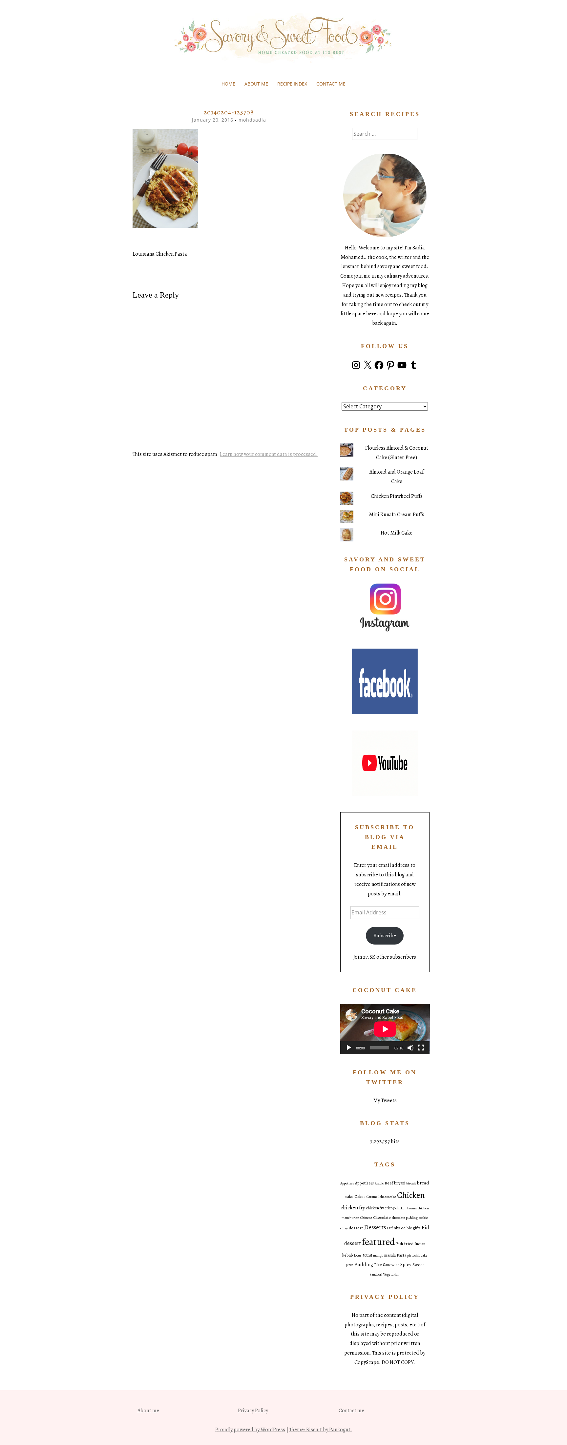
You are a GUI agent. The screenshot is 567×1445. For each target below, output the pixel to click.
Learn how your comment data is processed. (269, 454)
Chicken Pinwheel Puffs (397, 496)
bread (423, 1183)
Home (228, 84)
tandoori (376, 1274)
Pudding (363, 1264)
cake (349, 1196)
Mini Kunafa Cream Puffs (396, 514)
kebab (347, 1255)
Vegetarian (391, 1274)
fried (408, 1243)
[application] (385, 1029)
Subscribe (385, 935)
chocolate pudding (405, 1217)
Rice (378, 1264)
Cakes (360, 1196)
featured (378, 1241)
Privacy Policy (253, 1410)
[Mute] (410, 1048)
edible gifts (410, 1228)
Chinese (366, 1217)
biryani (399, 1183)
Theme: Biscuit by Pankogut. (320, 1429)
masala (390, 1255)
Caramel (373, 1196)
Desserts (375, 1227)
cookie (423, 1217)
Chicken (411, 1195)
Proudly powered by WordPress (250, 1429)
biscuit (411, 1183)
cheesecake (388, 1196)
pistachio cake (417, 1255)
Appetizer (347, 1183)
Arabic (379, 1183)
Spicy (405, 1264)
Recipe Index (292, 84)
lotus (358, 1255)
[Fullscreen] (421, 1048)
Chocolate (382, 1217)
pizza (349, 1264)
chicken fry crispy (380, 1208)
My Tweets (385, 1100)
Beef (389, 1183)
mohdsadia (252, 120)
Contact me (331, 84)
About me (256, 84)
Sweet (418, 1264)
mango (378, 1255)
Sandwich (391, 1264)
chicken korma (406, 1208)
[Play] (349, 1048)
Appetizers (364, 1183)
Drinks (393, 1228)
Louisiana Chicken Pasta (160, 254)
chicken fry (353, 1207)
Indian (419, 1243)
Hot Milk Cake (396, 533)
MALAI (367, 1255)
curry (344, 1228)
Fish (399, 1243)
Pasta (401, 1255)
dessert (356, 1228)
